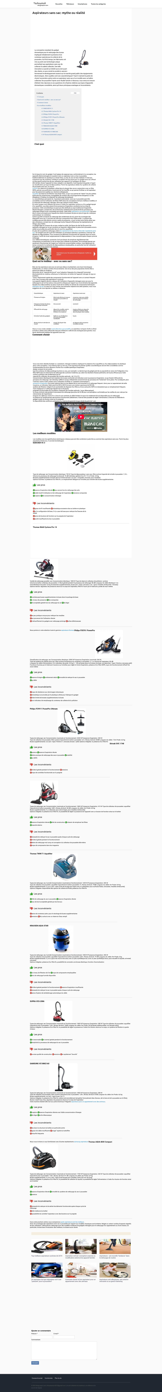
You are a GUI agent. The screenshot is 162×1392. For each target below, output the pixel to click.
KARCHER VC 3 (47, 108)
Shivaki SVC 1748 (48, 120)
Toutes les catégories (98, 4)
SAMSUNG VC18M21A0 (50, 131)
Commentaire (35, 1340)
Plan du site (58, 1378)
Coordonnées (48, 1378)
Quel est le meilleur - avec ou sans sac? (49, 99)
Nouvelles (58, 4)
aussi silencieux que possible (61, 329)
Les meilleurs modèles (44, 105)
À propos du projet (37, 1378)
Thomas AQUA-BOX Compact (52, 134)
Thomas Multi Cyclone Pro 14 (51, 111)
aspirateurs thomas (67, 630)
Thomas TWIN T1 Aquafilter (51, 123)
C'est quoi (40, 97)
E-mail (56, 1334)
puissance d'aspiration (40, 383)
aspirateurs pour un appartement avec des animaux (88, 1102)
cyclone (35, 188)
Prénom (34, 1334)
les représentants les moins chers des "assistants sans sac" (64, 232)
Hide (75, 93)
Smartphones (82, 4)
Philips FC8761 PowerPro (50, 114)
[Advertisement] (64, 28)
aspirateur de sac (38, 286)
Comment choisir (42, 102)
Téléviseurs (70, 4)
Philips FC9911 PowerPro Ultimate (53, 117)
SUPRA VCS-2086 (48, 129)
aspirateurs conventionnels (80, 211)
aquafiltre (35, 194)
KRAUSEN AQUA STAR (49, 126)
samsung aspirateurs (81, 1142)
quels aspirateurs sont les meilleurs (72, 1222)
